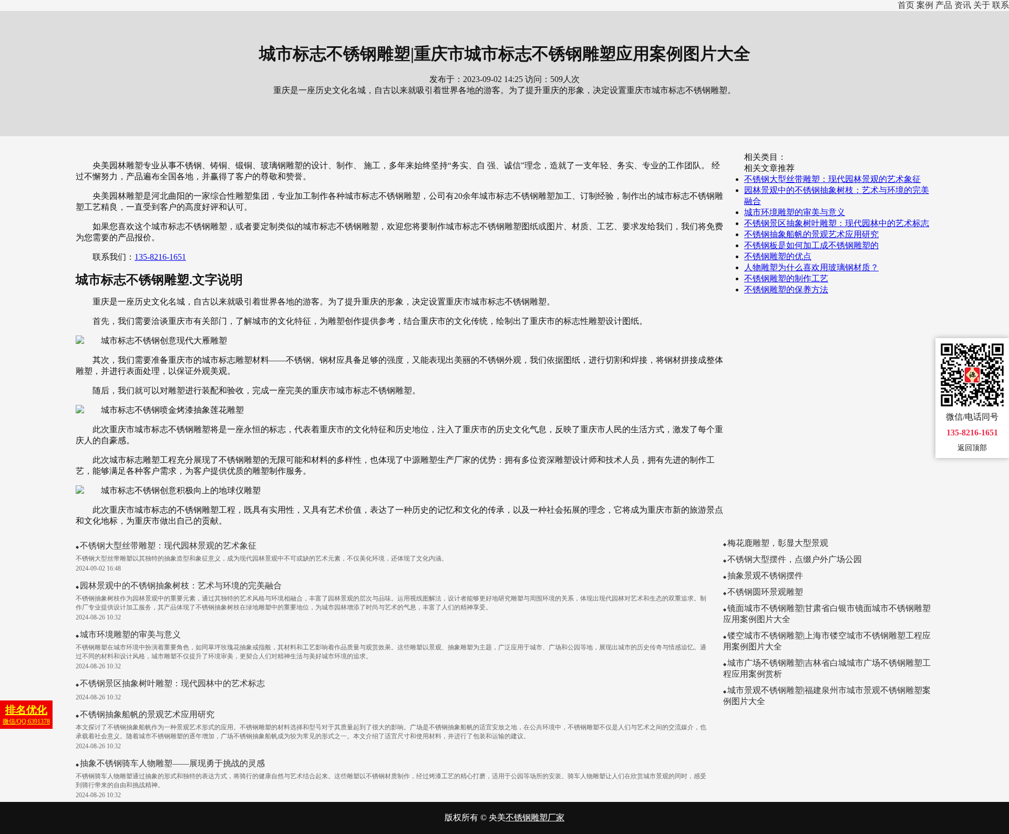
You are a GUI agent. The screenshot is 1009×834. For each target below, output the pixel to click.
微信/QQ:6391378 (26, 714)
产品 (943, 5)
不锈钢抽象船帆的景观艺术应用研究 (811, 234)
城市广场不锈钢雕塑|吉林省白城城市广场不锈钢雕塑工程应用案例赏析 (827, 668)
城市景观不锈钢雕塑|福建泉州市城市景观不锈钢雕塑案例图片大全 (827, 696)
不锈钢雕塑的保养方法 (786, 289)
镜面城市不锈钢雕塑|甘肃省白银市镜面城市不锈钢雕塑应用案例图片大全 (827, 614)
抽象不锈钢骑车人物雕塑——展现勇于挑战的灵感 (172, 763)
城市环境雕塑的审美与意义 (794, 212)
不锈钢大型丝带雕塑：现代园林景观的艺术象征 (832, 179)
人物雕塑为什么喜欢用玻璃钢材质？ (811, 267)
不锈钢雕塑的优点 (777, 256)
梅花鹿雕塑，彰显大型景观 (777, 542)
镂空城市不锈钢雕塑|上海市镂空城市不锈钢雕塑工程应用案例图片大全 (827, 641)
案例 (925, 5)
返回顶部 (972, 448)
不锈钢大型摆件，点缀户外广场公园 (794, 559)
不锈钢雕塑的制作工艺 (786, 278)
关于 (981, 5)
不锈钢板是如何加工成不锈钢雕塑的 (811, 245)
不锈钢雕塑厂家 (535, 817)
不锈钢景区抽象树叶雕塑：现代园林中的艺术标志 (836, 223)
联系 (1000, 5)
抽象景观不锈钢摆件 (765, 575)
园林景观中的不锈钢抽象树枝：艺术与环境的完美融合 (181, 585)
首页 (906, 5)
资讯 (962, 5)
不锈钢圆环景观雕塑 (765, 591)
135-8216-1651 (160, 256)
